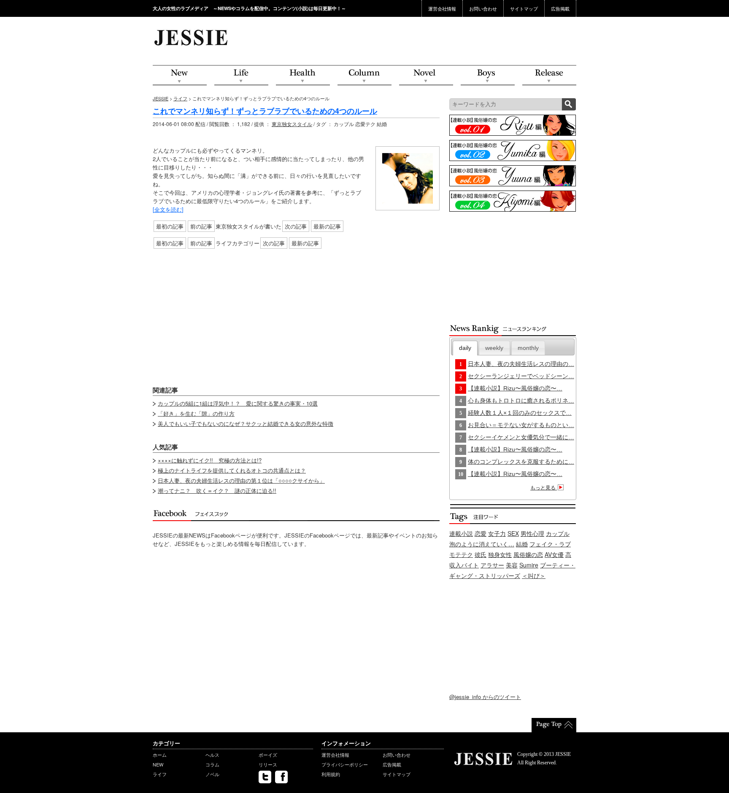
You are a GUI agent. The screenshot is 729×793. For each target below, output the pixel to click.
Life (241, 76)
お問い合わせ (483, 8)
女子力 (497, 533)
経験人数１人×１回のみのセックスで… (520, 412)
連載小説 (461, 533)
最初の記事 (170, 226)
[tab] (465, 348)
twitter (265, 777)
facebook (281, 777)
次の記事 (296, 226)
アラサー (492, 565)
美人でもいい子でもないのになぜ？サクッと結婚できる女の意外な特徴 (245, 423)
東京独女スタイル (292, 123)
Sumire (528, 565)
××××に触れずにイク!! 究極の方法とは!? (210, 460)
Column (365, 76)
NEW (180, 76)
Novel (426, 76)
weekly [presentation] (494, 347)
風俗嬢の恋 (528, 554)
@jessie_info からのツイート (485, 697)
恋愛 (480, 533)
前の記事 (201, 226)
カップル (558, 533)
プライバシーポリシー (344, 764)
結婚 (522, 544)
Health (303, 76)
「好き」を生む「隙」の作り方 (196, 413)
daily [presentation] (465, 347)
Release (549, 76)
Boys (488, 76)
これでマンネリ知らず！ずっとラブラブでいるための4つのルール (265, 110)
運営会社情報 (442, 8)
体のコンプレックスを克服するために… (521, 461)
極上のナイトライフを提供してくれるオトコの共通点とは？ (232, 470)
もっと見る (543, 488)
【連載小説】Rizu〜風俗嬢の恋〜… (515, 388)
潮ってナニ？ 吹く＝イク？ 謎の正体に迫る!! (217, 491)
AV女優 (554, 554)
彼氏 (480, 554)
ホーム (160, 754)
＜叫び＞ (533, 575)
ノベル (212, 774)
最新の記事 (327, 226)
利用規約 (330, 774)
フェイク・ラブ (550, 544)
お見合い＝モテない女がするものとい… (521, 425)
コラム (212, 764)
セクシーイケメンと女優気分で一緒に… (521, 437)
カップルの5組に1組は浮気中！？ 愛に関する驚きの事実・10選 (238, 403)
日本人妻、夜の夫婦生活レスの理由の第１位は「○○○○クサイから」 (241, 480)
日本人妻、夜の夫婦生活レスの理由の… (521, 363)
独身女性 (500, 554)
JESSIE (160, 98)
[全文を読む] (168, 209)
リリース (268, 764)
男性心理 (532, 533)
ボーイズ (268, 754)
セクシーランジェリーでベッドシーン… (521, 376)
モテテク (461, 554)
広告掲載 (560, 8)
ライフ (180, 98)
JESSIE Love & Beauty (192, 37)
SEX (513, 533)
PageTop (554, 725)
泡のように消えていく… (481, 544)
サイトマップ (524, 8)
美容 (512, 565)
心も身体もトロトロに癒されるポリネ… (521, 400)
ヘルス (212, 754)
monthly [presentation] (528, 347)
